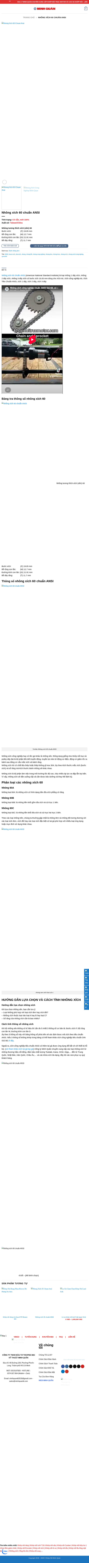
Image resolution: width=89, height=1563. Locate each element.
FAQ (61, 1337)
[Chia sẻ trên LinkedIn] (23, 261)
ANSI (6, 254)
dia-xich (18, 254)
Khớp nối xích (38, 1548)
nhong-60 (29, 254)
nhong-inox (56, 254)
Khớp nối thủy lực (79, 1545)
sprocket (4, 256)
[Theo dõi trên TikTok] (71, 1366)
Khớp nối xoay (35, 1551)
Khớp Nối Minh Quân (53, 1558)
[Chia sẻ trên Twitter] (11, 261)
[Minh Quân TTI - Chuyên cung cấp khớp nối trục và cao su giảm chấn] (44, 8)
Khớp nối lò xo (50, 1548)
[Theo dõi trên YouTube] (67, 1371)
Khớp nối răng (23, 1545)
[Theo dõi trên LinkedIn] (63, 1371)
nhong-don (49, 254)
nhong (24, 254)
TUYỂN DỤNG (31, 1337)
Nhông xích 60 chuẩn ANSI (13, 275)
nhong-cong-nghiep (39, 254)
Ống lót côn (23, 1551)
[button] (3, 8)
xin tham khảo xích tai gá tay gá (19, 1049)
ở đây (11, 1041)
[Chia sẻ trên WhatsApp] (3, 261)
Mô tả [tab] (4, 270)
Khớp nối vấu (51, 1545)
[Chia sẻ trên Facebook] (7, 261)
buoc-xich (12, 254)
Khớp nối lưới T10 (37, 1545)
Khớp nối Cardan (64, 1545)
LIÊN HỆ (71, 1337)
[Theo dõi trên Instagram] (67, 1366)
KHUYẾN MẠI (47, 1337)
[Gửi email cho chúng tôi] (78, 1366)
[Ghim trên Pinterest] (19, 261)
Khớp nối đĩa (63, 1548)
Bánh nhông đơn (14, 251)
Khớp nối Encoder (25, 1548)
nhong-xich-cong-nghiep (75, 254)
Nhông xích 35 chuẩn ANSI (44, 1317)
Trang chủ (29, 17)
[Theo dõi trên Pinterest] (82, 1366)
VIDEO (16, 1337)
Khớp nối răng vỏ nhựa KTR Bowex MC (15, 1318)
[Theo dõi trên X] (75, 1366)
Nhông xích (13, 1551)
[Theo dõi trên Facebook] (63, 1366)
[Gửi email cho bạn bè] (15, 261)
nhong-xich (64, 254)
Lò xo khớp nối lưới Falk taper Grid (74, 1317)
